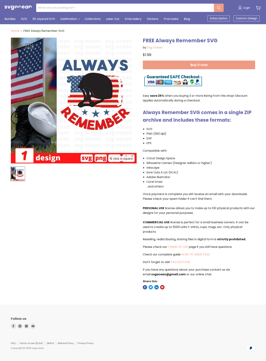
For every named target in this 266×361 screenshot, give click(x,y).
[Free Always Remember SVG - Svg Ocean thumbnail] (17, 174)
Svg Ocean (154, 47)
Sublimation (69, 19)
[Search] (219, 8)
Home (15, 31)
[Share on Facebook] (145, 287)
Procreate (171, 19)
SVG (24, 19)
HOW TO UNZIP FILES (195, 254)
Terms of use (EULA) (31, 343)
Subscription (218, 18)
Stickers (152, 19)
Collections (93, 19)
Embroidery (133, 19)
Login (246, 8)
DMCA (50, 343)
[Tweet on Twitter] (151, 287)
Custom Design (246, 18)
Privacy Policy (86, 343)
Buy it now (199, 65)
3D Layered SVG (43, 19)
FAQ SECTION (180, 262)
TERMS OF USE (178, 247)
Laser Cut (112, 19)
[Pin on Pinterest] (162, 287)
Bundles (10, 19)
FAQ (13, 343)
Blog (187, 19)
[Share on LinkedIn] (156, 287)
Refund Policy (66, 343)
